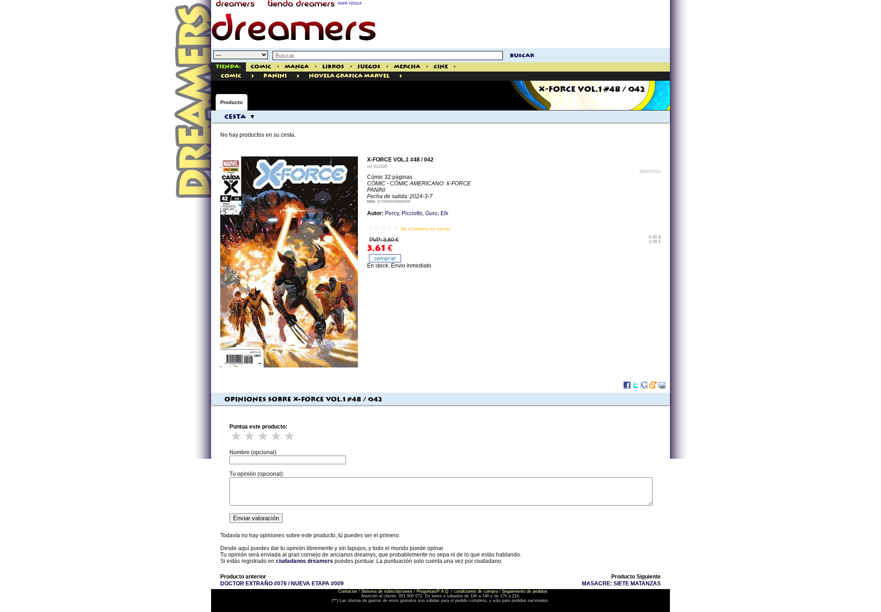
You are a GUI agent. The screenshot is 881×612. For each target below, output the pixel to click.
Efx (444, 213)
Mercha (407, 66)
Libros (333, 66)
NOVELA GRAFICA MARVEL (349, 75)
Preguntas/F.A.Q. (433, 591)
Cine (441, 66)
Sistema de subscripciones (387, 591)
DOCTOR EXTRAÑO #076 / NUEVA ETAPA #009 (282, 583)
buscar (522, 55)
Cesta (235, 117)
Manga (296, 66)
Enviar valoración (256, 518)
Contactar (347, 591)
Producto (231, 102)
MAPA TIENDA (350, 3)
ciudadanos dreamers (304, 561)
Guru (431, 213)
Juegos (368, 66)
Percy (392, 213)
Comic (261, 66)
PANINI (275, 75)
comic (231, 75)
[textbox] (388, 55)
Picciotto (412, 213)
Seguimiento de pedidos (524, 591)
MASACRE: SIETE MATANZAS (621, 583)
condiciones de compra (476, 591)
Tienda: (228, 66)
